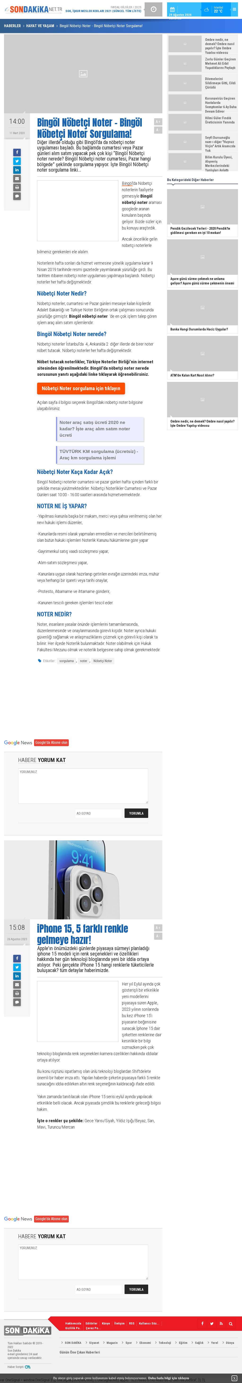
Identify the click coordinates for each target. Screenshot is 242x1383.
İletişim (119, 1323)
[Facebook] (17, 152)
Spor (128, 1343)
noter (83, 661)
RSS (131, 1323)
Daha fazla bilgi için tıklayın (168, 1378)
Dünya (230, 1343)
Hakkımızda (73, 1323)
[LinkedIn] (17, 170)
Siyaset (94, 1343)
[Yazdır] (17, 187)
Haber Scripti (16, 1367)
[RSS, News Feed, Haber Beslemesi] (221, 1324)
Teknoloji (165, 1343)
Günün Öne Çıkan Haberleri (80, 1352)
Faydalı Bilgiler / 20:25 (103, 9)
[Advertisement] (73, 210)
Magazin (112, 1343)
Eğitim (183, 1343)
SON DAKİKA (73, 1343)
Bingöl (127, 183)
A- (158, 130)
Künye (106, 1323)
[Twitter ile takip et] (211, 1324)
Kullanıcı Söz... (149, 1323)
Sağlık (199, 1343)
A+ (158, 121)
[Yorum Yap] (17, 196)
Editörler (91, 1323)
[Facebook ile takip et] (202, 1324)
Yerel (214, 1343)
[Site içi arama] (230, 1324)
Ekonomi (145, 1343)
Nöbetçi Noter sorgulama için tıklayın (81, 388)
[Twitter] (17, 161)
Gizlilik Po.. (73, 1328)
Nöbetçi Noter (103, 661)
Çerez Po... (93, 1328)
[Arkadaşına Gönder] (17, 178)
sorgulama (66, 661)
